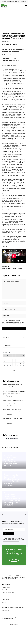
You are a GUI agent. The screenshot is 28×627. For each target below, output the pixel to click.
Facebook (8, 268)
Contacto (23, 1)
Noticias (4, 1)
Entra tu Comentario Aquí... (11, 281)
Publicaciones (10, 1)
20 (14, 363)
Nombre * (6, 303)
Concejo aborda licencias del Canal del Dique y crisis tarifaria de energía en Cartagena (14, 393)
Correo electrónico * (9, 309)
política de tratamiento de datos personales (13, 540)
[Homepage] (6, 571)
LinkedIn (20, 268)
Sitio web (6, 315)
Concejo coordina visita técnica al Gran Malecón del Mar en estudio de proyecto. (13, 419)
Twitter (14, 268)
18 (7, 363)
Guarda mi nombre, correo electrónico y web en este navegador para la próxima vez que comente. (13, 322)
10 (4, 361)
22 (20, 363)
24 (4, 365)
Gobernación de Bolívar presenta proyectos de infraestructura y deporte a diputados (14, 411)
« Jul (13, 370)
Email (3, 268)
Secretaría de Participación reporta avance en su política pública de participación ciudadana (13, 402)
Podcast (17, 1)
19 (10, 363)
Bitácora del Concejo (10, 44)
